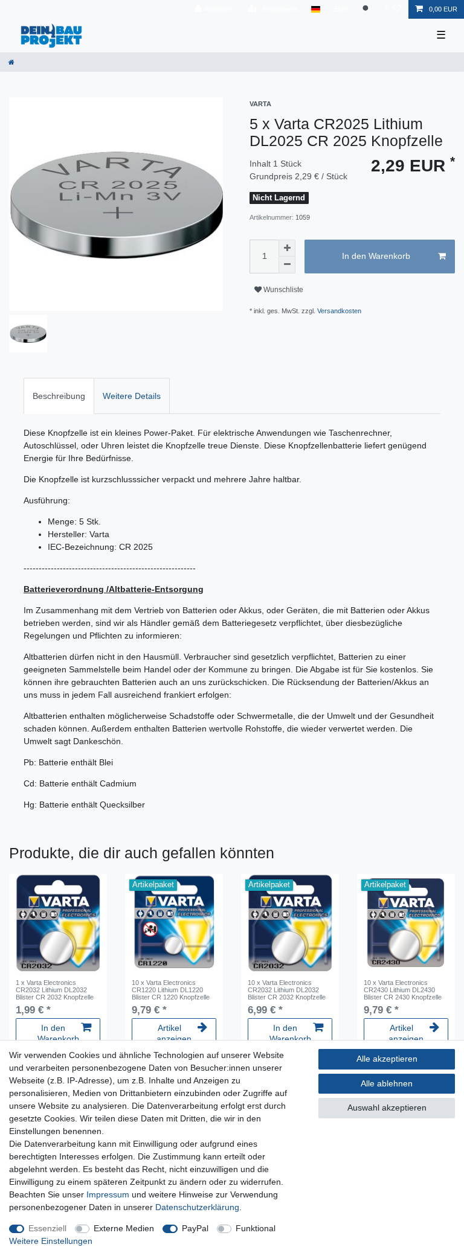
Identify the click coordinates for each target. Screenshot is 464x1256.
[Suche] (367, 9)
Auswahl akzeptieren (387, 1107)
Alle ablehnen (387, 1083)
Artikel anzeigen (174, 1033)
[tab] (59, 395)
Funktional (256, 1228)
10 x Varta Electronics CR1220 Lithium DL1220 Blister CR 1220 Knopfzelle (171, 990)
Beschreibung (59, 396)
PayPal (195, 1228)
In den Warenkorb (376, 256)
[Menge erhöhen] (287, 248)
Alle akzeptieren (386, 1058)
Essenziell (47, 1228)
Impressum (107, 1194)
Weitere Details (132, 396)
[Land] (315, 9)
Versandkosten (339, 310)
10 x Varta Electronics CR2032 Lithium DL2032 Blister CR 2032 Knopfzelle (287, 990)
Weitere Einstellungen (50, 1241)
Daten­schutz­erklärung (197, 1207)
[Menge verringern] (287, 265)
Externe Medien (124, 1228)
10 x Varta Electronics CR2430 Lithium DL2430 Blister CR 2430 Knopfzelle (403, 990)
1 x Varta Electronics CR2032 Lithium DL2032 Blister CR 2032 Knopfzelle (55, 990)
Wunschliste (282, 289)
